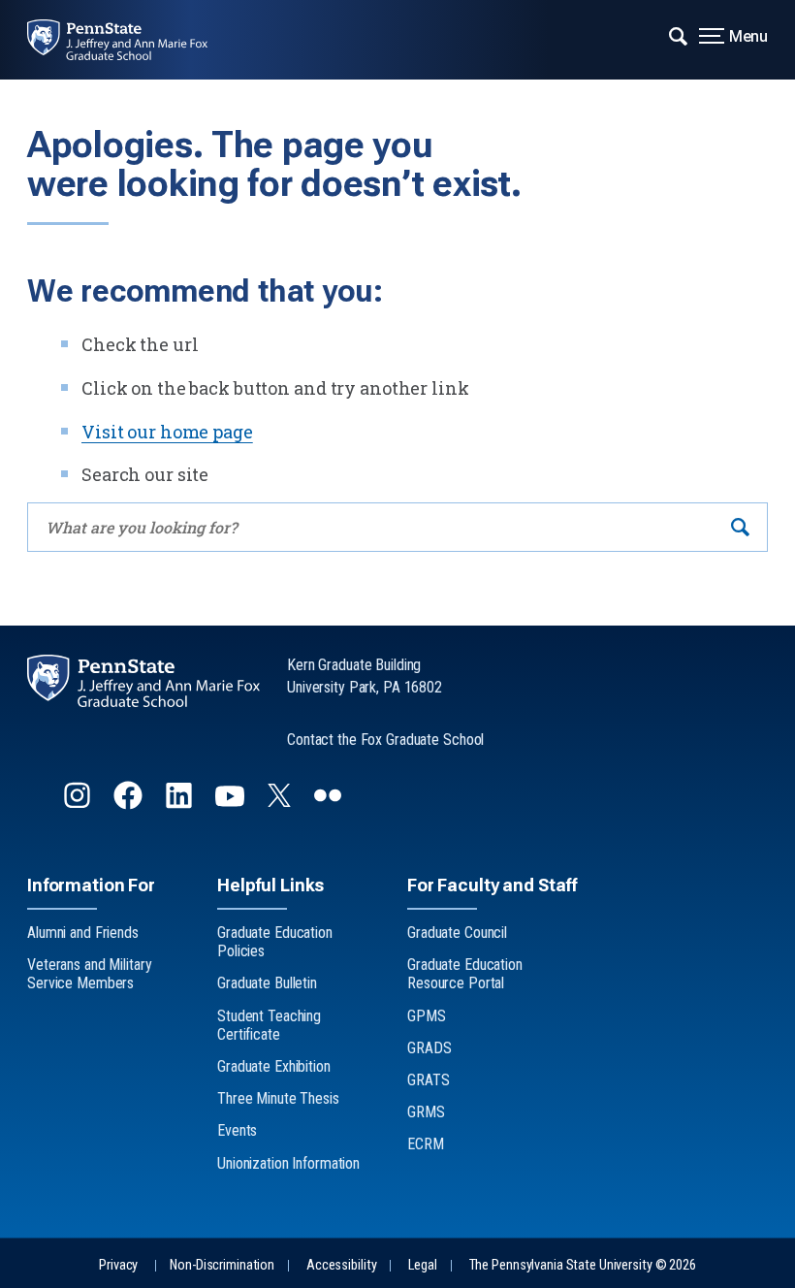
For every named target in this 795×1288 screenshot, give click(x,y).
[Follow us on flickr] (329, 803)
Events (237, 1130)
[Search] (740, 527)
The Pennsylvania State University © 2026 (582, 1265)
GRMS (426, 1112)
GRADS (429, 1048)
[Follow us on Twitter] (281, 800)
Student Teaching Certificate (269, 1025)
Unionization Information (288, 1163)
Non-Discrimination (222, 1265)
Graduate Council (457, 932)
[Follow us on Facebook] (129, 803)
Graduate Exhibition (274, 1066)
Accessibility (341, 1265)
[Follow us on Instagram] (79, 803)
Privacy (118, 1265)
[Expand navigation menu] (678, 33)
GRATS (428, 1080)
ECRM (425, 1144)
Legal (422, 1265)
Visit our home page (167, 431)
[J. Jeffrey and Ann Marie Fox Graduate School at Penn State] (131, 39)
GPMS (426, 1016)
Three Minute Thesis (278, 1098)
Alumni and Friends (83, 932)
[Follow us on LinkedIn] (181, 803)
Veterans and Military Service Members (89, 973)
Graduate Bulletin (267, 983)
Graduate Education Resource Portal (465, 973)
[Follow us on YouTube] (231, 803)
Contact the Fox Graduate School (385, 739)
